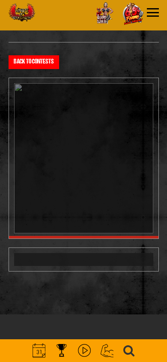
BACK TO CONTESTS (34, 62)
